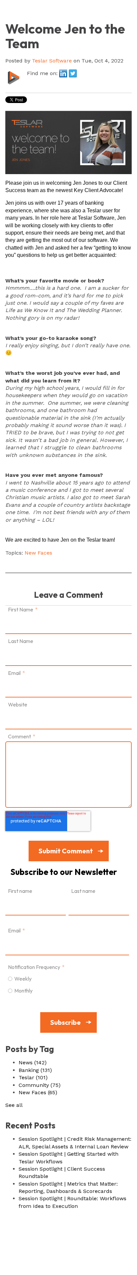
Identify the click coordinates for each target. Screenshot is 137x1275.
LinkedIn (63, 73)
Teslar (33, 1077)
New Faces (38, 553)
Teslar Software (52, 60)
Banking (35, 1070)
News (33, 1062)
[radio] (67, 978)
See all (14, 1105)
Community (40, 1085)
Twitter (73, 73)
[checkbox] (67, 984)
